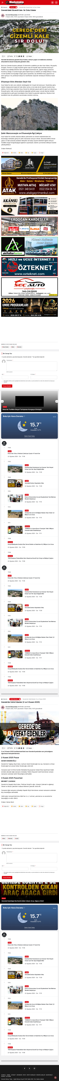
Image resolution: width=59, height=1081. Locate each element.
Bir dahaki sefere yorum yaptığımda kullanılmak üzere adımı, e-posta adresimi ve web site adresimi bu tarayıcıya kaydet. (29, 381)
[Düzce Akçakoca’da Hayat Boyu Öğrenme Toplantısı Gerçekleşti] (29, 401)
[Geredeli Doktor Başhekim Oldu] (29, 482)
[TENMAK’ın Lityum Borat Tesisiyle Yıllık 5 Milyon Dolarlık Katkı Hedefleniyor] (29, 528)
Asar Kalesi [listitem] (5, 347)
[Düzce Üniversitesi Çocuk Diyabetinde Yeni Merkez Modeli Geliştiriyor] (29, 497)
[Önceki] (2, 401)
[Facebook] (24, 1068)
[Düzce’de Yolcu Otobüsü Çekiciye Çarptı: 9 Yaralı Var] (29, 450)
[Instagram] (34, 1068)
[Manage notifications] (55, 1077)
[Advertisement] (29, 329)
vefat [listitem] (16, 838)
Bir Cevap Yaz (7, 353)
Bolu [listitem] (12, 347)
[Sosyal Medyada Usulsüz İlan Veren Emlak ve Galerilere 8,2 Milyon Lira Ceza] (29, 543)
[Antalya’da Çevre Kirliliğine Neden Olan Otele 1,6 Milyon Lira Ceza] (29, 513)
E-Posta (33, 374)
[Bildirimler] (56, 2)
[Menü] (2, 2)
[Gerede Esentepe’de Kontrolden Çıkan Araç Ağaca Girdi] (29, 893)
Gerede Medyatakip (11, 15)
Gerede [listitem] (19, 347)
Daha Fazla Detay (29, 436)
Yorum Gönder (7, 386)
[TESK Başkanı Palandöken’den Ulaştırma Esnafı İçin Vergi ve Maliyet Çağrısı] (29, 557)
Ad (3, 374)
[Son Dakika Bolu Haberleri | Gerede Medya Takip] (14, 2)
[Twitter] (29, 1068)
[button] (52, 2)
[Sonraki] (56, 401)
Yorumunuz (9, 360)
